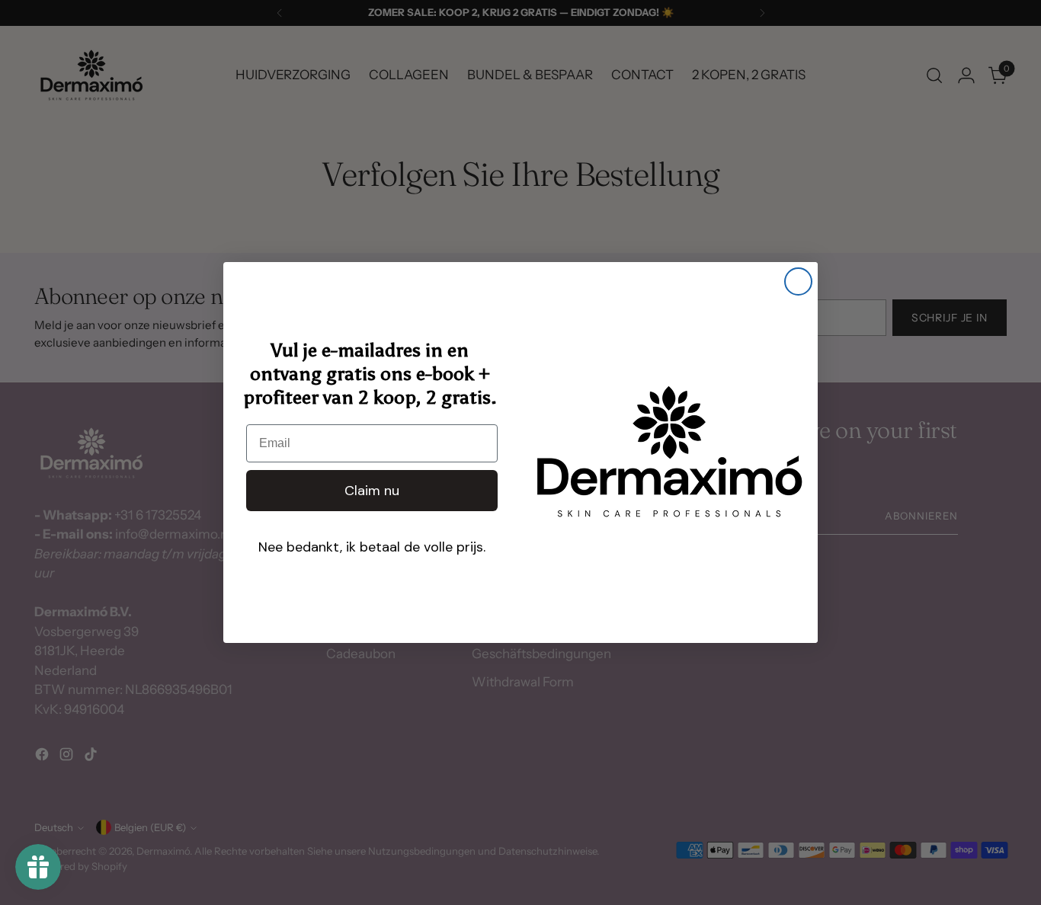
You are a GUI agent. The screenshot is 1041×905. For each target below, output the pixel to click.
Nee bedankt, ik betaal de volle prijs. (371, 547)
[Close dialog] (798, 281)
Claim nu (371, 490)
